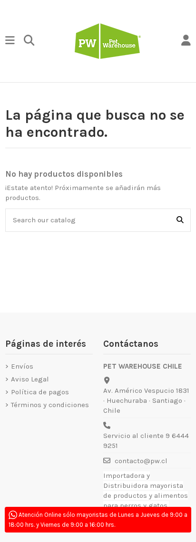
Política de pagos (40, 392)
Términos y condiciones (50, 404)
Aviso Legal (30, 379)
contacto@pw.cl (141, 460)
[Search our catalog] (180, 220)
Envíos (22, 366)
